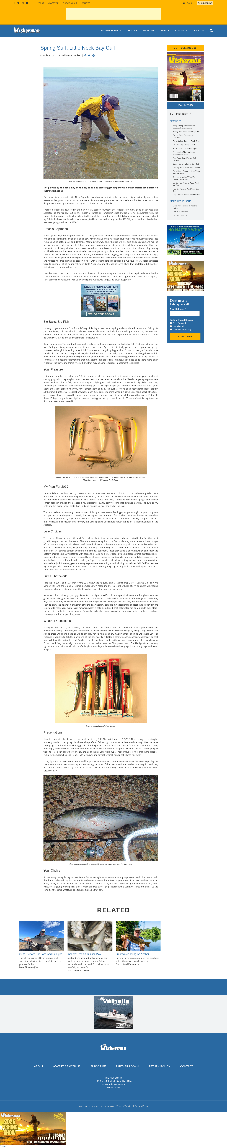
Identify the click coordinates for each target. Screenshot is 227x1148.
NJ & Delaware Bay (182, 329)
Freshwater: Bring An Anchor (132, 954)
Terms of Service (124, 1106)
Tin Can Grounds (180, 215)
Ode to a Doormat (180, 212)
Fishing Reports (111, 30)
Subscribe (98, 1066)
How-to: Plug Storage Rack (184, 145)
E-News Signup (70, 3)
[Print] (93, 55)
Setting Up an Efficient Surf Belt (186, 164)
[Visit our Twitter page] (18, 3)
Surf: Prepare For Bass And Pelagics (40, 954)
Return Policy (159, 1066)
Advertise (53, 3)
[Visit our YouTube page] (27, 3)
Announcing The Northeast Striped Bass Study (184, 153)
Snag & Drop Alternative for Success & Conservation (184, 127)
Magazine (149, 30)
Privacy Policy (141, 1106)
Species (132, 30)
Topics (165, 30)
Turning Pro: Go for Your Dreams (186, 168)
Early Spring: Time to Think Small (186, 141)
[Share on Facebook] (85, 55)
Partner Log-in (127, 1066)
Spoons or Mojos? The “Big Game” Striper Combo (184, 178)
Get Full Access (185, 48)
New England (179, 323)
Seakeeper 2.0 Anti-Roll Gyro (185, 148)
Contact (86, 3)
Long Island (178, 326)
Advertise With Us (67, 1066)
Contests (181, 30)
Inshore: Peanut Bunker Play (84, 954)
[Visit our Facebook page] (14, 3)
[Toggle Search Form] (211, 31)
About (41, 3)
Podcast (199, 30)
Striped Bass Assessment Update (186, 195)
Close (3, 1146)
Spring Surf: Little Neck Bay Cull (186, 131)
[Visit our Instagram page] (23, 3)
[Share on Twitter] (89, 55)
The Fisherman (27, 31)
